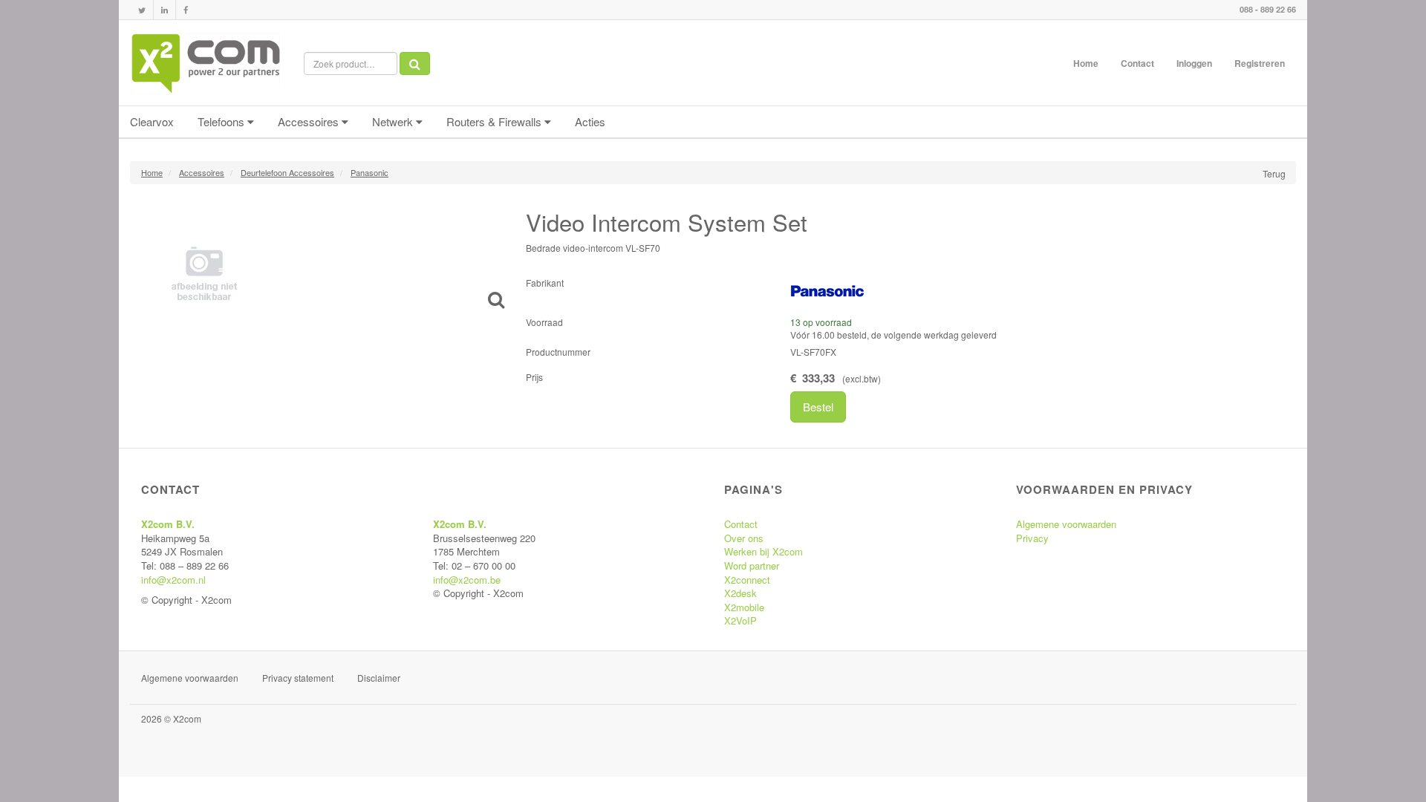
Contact (1137, 63)
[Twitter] (142, 10)
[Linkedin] (164, 10)
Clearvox (152, 121)
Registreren (1259, 63)
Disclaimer (378, 677)
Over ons (744, 538)
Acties (590, 121)
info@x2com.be (467, 580)
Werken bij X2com (763, 551)
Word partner (751, 565)
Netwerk (394, 121)
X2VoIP (740, 620)
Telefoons (222, 121)
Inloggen (1194, 63)
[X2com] (205, 63)
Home (1085, 63)
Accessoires (310, 121)
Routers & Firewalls (495, 121)
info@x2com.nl (173, 580)
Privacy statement (297, 677)
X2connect (747, 580)
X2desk (740, 593)
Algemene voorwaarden (1066, 524)
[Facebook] (185, 10)
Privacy (1032, 538)
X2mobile (744, 607)
